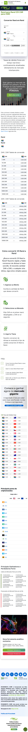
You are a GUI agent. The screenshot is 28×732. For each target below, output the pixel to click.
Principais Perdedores (14, 653)
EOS (6, 535)
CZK (19, 430)
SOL (6, 542)
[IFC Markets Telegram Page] (25, 674)
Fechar (14, 729)
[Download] (25, 3)
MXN (19, 449)
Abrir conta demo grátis (14, 405)
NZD (19, 455)
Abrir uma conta (14, 95)
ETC (6, 539)
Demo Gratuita (14, 99)
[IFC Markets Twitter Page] (12, 674)
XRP (6, 513)
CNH (19, 427)
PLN (19, 458)
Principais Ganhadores (14, 650)
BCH (6, 517)
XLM (6, 546)
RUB (19, 461)
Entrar (13, 8)
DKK (19, 433)
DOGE (6, 531)
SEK (19, 464)
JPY (19, 445)
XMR (6, 550)
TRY (19, 470)
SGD (19, 467)
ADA (6, 520)
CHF (19, 424)
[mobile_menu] (25, 8)
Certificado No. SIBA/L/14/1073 (17, 695)
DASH (6, 528)
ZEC (6, 557)
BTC (6, 502)
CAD (19, 420)
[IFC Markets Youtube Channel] (20, 674)
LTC (6, 509)
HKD (19, 442)
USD (19, 474)
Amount (6, 26)
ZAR (19, 477)
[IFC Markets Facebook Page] (3, 674)
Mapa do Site (14, 708)
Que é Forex (4, 131)
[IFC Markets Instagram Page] (7, 674)
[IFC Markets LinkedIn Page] (16, 674)
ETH (6, 506)
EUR (19, 436)
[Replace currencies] (14, 35)
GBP (19, 439)
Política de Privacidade (8, 713)
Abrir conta (19, 8)
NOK (19, 452)
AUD (19, 417)
